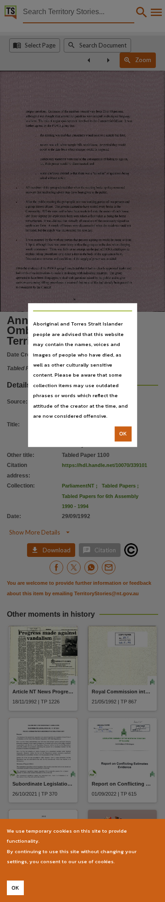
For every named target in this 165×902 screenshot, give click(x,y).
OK (123, 434)
